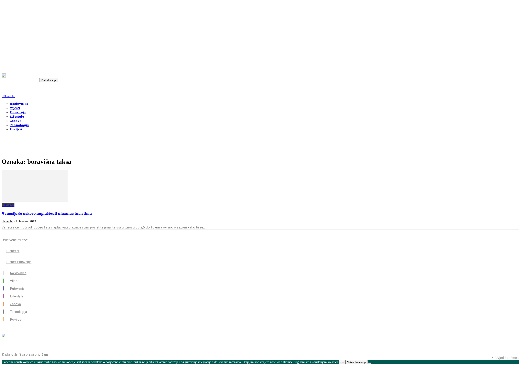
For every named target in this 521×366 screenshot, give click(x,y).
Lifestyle (17, 116)
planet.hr (7, 221)
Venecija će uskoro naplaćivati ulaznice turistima (47, 213)
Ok (342, 362)
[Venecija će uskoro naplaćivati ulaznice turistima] (35, 201)
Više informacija (356, 362)
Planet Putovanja (18, 262)
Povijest (16, 129)
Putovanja (18, 112)
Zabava (16, 120)
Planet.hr (13, 251)
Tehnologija (19, 125)
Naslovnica (19, 103)
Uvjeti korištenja (507, 358)
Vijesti (15, 108)
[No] (369, 363)
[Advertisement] (76, 143)
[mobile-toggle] (7, 92)
